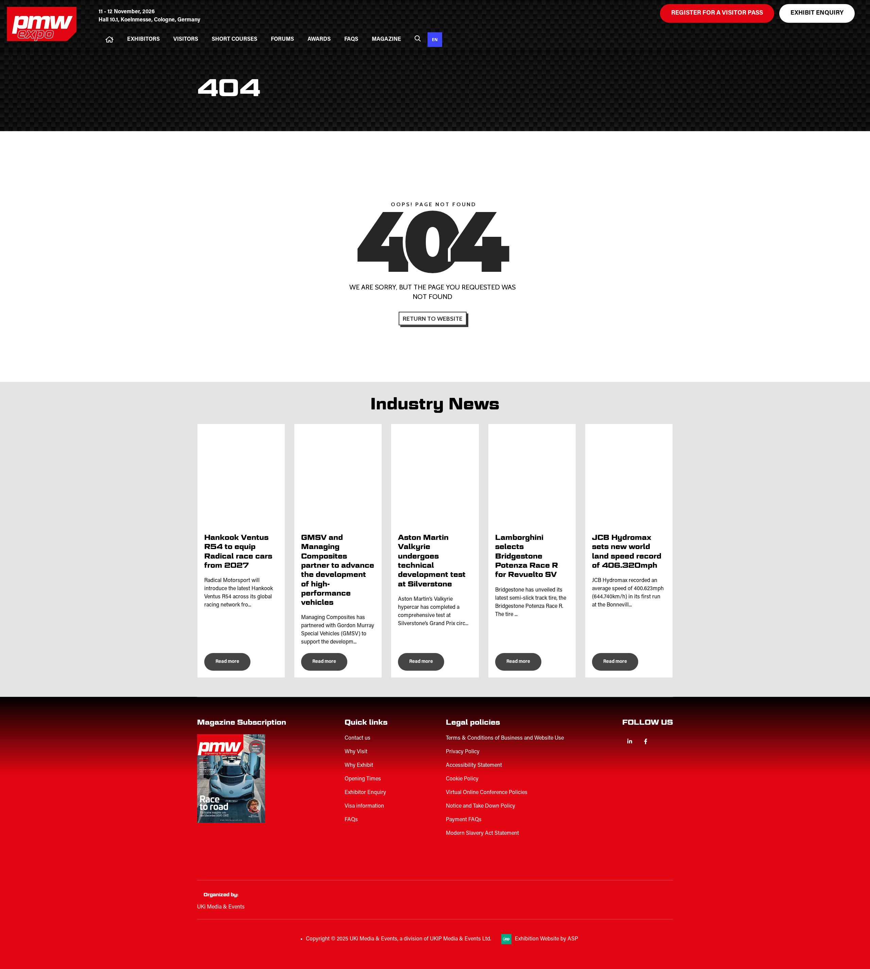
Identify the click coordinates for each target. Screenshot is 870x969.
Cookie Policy (462, 779)
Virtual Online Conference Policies (486, 792)
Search (418, 38)
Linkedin (629, 741)
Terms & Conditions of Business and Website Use (505, 738)
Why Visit (356, 752)
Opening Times (363, 779)
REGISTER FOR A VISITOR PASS (717, 13)
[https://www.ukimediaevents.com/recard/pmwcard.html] (239, 855)
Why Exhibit (359, 765)
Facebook (645, 741)
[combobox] (435, 39)
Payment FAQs (464, 820)
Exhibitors (143, 39)
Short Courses (234, 39)
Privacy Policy (463, 752)
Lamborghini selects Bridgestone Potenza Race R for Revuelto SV (526, 556)
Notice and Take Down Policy (480, 806)
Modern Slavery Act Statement (482, 833)
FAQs (351, 39)
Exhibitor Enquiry (365, 792)
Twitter (661, 741)
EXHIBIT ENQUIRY (816, 13)
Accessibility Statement (474, 765)
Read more (227, 661)
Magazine (386, 39)
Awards (319, 39)
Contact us (357, 738)
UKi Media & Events (221, 907)
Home (109, 40)
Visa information (364, 806)
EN (435, 39)
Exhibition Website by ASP (546, 939)
